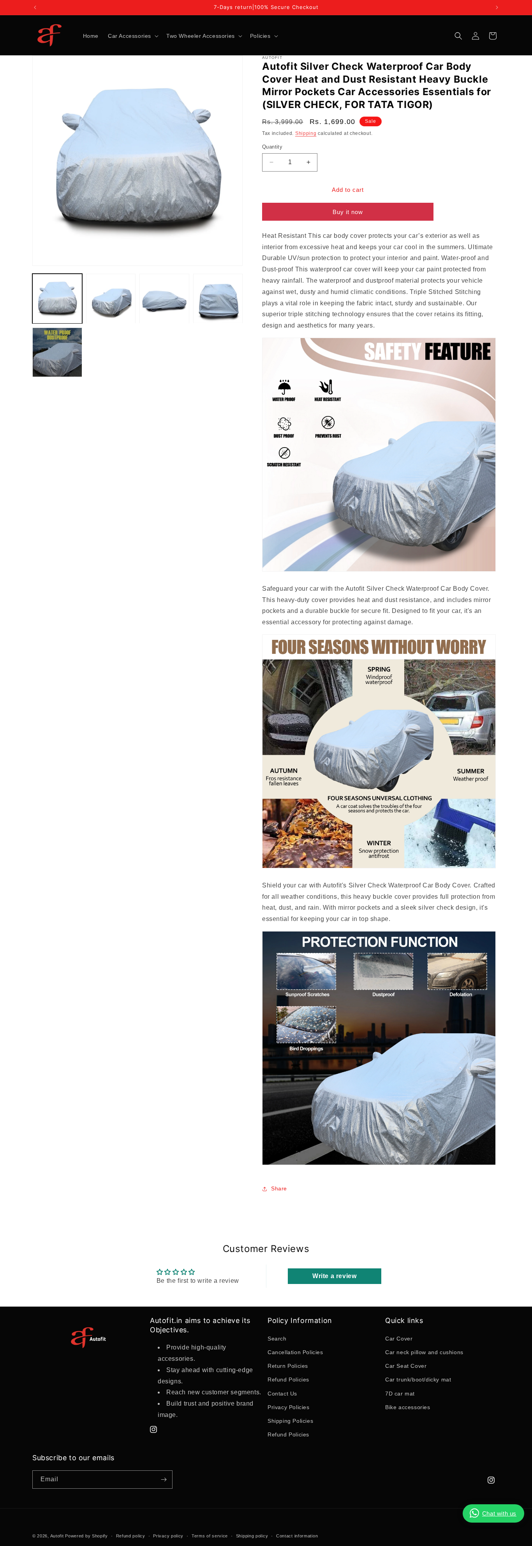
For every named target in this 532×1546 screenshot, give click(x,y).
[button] (132, 36)
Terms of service (210, 1536)
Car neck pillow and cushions (424, 1352)
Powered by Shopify (86, 1536)
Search (277, 1338)
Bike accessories (407, 1407)
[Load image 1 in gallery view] (57, 299)
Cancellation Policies (295, 1352)
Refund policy (130, 1536)
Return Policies (288, 1366)
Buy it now (348, 212)
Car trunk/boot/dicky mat (418, 1379)
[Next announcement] (497, 7)
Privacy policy (168, 1536)
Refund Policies (288, 1379)
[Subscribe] (163, 1479)
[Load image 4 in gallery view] (218, 299)
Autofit (57, 1536)
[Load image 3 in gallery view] (164, 299)
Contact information (297, 1536)
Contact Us (282, 1393)
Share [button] (279, 1188)
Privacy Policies (289, 1407)
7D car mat (400, 1393)
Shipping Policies (290, 1421)
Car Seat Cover (405, 1366)
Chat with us (499, 1513)
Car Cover (398, 1338)
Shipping (306, 133)
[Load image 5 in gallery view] (57, 352)
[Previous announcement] (35, 7)
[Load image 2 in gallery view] (111, 299)
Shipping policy (252, 1536)
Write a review (334, 1276)
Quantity (272, 147)
